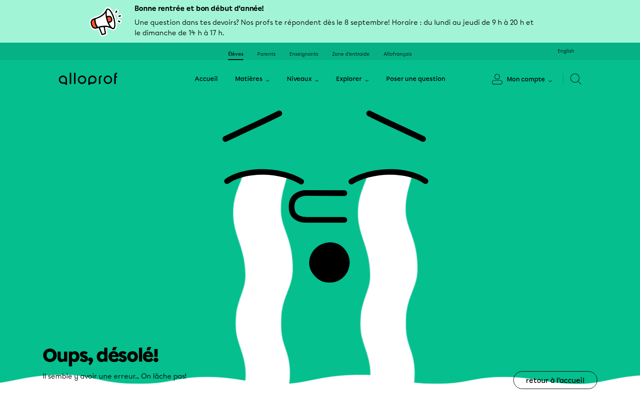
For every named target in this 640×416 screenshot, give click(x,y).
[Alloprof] (88, 79)
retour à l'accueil (555, 380)
